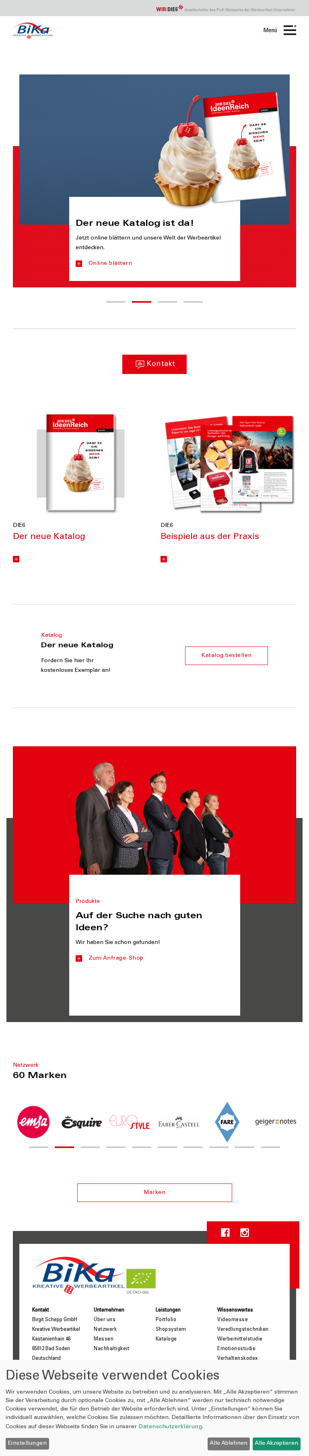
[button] (116, 302)
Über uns (104, 1320)
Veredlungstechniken (243, 1329)
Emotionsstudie (236, 1349)
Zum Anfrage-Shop (116, 958)
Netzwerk (105, 1329)
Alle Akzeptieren (276, 1443)
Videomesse (232, 1320)
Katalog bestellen (226, 656)
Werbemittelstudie (240, 1339)
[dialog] (154, 1408)
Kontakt (160, 364)
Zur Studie (228, 273)
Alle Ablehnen (228, 1443)
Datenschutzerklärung (170, 1427)
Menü (270, 30)
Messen (103, 1339)
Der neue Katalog (49, 537)
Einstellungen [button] (27, 1443)
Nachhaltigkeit (111, 1349)
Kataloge (166, 1339)
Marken (154, 1193)
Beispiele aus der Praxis (210, 537)
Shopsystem (171, 1329)
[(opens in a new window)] (80, 463)
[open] (16, 559)
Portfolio (166, 1320)
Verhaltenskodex (237, 1358)
